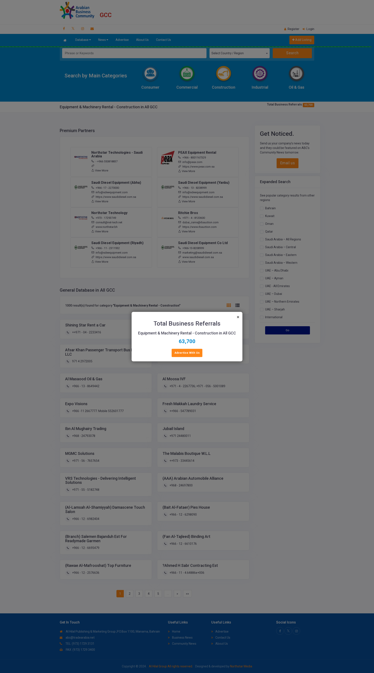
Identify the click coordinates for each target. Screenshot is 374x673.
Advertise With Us (187, 352)
